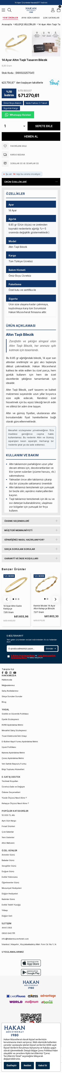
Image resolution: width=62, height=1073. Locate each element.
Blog (4, 702)
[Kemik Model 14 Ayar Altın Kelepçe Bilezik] (46, 587)
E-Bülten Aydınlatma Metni (23, 655)
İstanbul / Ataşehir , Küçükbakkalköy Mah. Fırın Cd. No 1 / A (29, 944)
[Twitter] (6, 672)
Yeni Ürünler (10, 17)
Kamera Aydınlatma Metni (13, 752)
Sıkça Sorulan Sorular (19, 549)
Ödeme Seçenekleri (16, 520)
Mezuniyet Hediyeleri (12, 888)
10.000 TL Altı (8, 815)
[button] (13, 599)
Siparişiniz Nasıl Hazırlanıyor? (24, 539)
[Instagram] (10, 672)
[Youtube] (14, 672)
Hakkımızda (7, 680)
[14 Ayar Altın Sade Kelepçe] (16, 587)
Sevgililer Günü (9, 866)
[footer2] (31, 963)
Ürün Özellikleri (15, 181)
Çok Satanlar (51, 17)
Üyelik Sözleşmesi (10, 719)
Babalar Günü (8, 860)
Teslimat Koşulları (10, 781)
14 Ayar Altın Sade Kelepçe (12, 607)
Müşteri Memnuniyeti (18, 530)
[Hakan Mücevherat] (31, 10)
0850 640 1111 (8, 933)
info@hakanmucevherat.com (15, 939)
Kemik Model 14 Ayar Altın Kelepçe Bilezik (44, 607)
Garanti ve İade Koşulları (21, 558)
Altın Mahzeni (8, 843)
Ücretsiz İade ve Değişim (13, 786)
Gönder (49, 648)
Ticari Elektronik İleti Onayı (14, 736)
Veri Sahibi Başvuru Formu (14, 764)
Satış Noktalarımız (10, 691)
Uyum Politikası (9, 747)
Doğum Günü (8, 871)
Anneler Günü (8, 855)
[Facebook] (2, 672)
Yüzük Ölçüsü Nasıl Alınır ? (14, 798)
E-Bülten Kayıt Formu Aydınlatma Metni (20, 741)
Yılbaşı (5, 910)
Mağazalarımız (8, 685)
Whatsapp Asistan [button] (20, 114)
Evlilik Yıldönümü (10, 877)
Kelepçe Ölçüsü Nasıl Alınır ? (15, 803)
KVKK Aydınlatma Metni (12, 725)
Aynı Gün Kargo (31, 17)
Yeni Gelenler (8, 837)
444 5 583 (7, 927)
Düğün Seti (7, 916)
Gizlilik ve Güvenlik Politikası (15, 714)
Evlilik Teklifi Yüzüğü (11, 905)
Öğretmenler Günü (10, 882)
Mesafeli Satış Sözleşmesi (14, 730)
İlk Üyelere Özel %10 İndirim (31, 3)
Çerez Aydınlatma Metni (13, 758)
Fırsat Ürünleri (8, 826)
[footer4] (31, 972)
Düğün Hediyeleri (10, 893)
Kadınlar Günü (8, 899)
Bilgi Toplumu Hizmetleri (13, 769)
